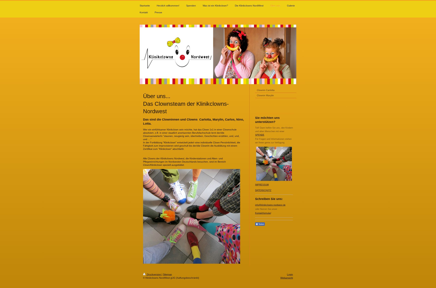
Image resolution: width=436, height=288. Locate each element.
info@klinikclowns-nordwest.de (270, 205)
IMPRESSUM (262, 184)
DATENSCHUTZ (263, 190)
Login (290, 274)
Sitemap (167, 274)
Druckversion (154, 274)
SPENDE (259, 135)
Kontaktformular (263, 213)
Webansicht (286, 277)
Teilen (261, 224)
